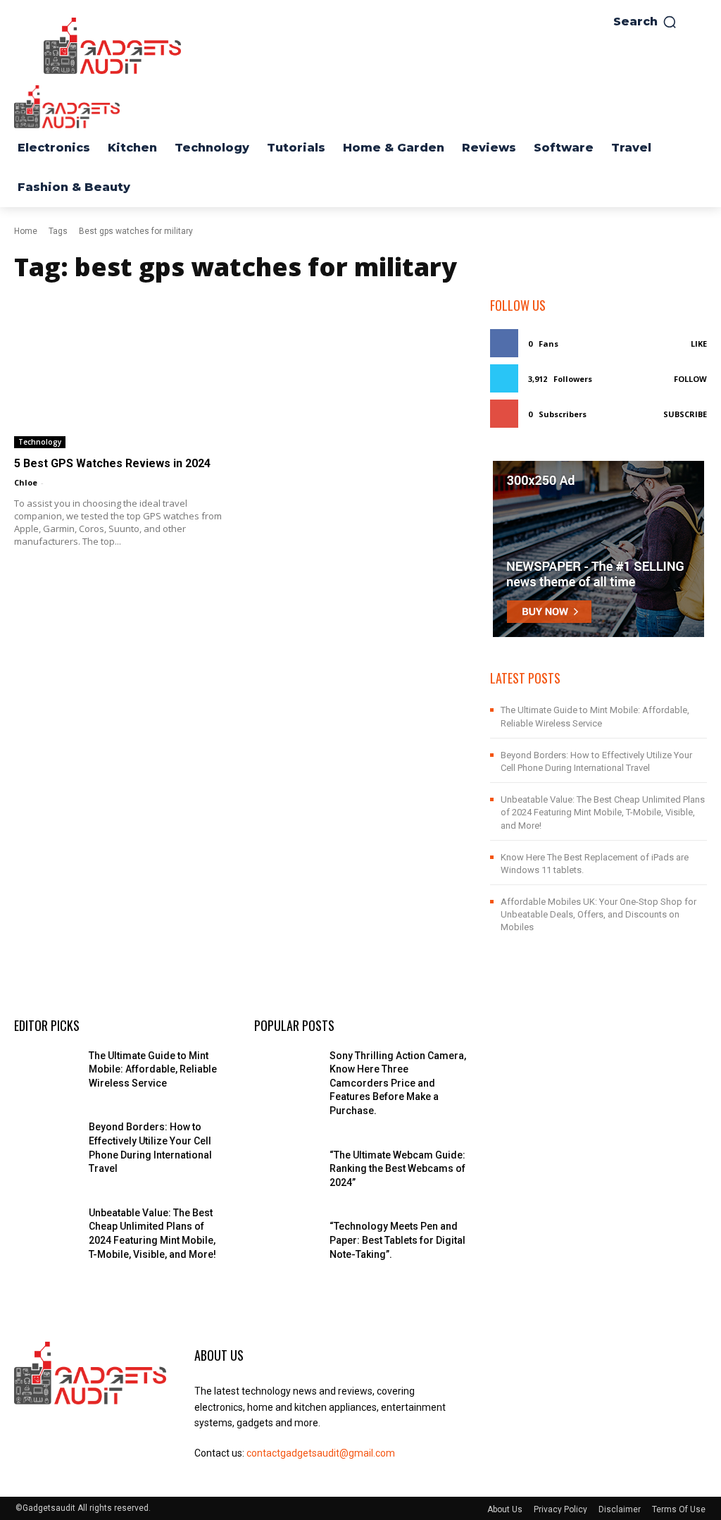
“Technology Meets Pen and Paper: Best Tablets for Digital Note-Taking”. (397, 1240)
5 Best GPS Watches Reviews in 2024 (112, 463)
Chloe (25, 482)
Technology (39, 442)
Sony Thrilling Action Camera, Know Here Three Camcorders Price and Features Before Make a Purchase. (398, 1083)
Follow (690, 378)
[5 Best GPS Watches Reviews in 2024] (122, 372)
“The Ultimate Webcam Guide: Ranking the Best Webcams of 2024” (397, 1168)
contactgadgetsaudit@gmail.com (320, 1453)
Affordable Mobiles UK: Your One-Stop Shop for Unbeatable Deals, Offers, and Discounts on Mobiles (598, 914)
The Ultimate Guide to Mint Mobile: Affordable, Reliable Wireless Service (153, 1069)
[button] (645, 22)
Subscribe (685, 414)
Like (699, 343)
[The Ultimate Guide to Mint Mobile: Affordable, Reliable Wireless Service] (45, 1071)
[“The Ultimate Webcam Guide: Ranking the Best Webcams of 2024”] (286, 1171)
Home (25, 231)
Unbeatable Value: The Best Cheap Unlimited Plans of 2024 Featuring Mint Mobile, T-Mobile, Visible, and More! (603, 812)
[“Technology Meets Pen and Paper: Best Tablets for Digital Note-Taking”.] (286, 1242)
